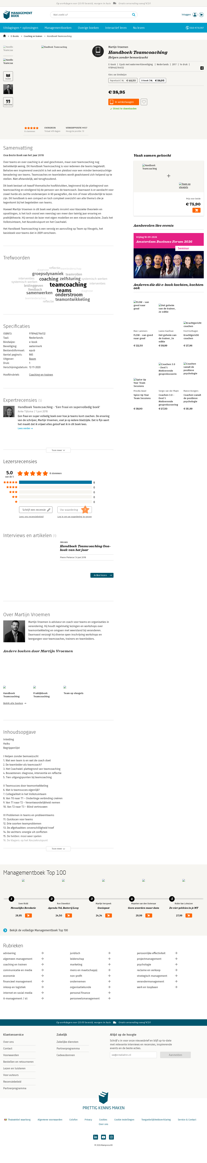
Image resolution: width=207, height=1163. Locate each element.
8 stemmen (29, 131)
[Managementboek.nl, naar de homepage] (17, 18)
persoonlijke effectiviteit (151, 953)
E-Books (15, 36)
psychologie (144, 964)
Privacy (88, 1119)
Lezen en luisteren (14, 1068)
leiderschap (77, 958)
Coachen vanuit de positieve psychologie (192, 398)
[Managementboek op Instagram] (111, 1137)
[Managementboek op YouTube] (103, 1137)
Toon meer (57, 450)
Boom (32, 358)
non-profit (76, 975)
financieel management (17, 981)
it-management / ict (15, 998)
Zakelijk (62, 1034)
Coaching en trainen (33, 36)
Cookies (103, 1119)
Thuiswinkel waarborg (19, 1119)
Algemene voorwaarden (50, 1119)
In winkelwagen (124, 101)
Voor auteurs (11, 1075)
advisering (9, 953)
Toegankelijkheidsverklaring (156, 1119)
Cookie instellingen (124, 1119)
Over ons (8, 1041)
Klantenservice (13, 1034)
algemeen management (17, 958)
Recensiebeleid (12, 1081)
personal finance (80, 992)
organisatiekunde (80, 987)
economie (9, 975)
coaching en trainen (15, 964)
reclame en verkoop (148, 970)
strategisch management (152, 975)
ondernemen (78, 981)
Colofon (73, 1119)
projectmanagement (149, 958)
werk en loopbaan (147, 987)
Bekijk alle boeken (13, 703)
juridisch (75, 953)
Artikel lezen (100, 575)
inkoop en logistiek (14, 987)
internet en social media (17, 992)
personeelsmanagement (85, 998)
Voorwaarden (11, 1055)
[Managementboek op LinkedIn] (95, 1137)
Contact (7, 1048)
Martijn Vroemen (118, 47)
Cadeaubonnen (66, 1055)
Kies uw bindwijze (117, 74)
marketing (76, 964)
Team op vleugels (73, 693)
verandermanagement (150, 981)
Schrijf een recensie (34, 509)
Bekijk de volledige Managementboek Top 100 (39, 930)
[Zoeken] (134, 14)
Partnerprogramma (14, 1088)
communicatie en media (17, 970)
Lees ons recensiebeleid (31, 516)
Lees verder (24, 428)
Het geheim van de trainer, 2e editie (167, 338)
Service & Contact (187, 1119)
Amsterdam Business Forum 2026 (164, 242)
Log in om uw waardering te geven (74, 516)
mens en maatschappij (83, 970)
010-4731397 (197, 27)
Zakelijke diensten (67, 1041)
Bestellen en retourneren (18, 1061)
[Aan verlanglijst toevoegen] (144, 102)
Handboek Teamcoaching (59, 36)
